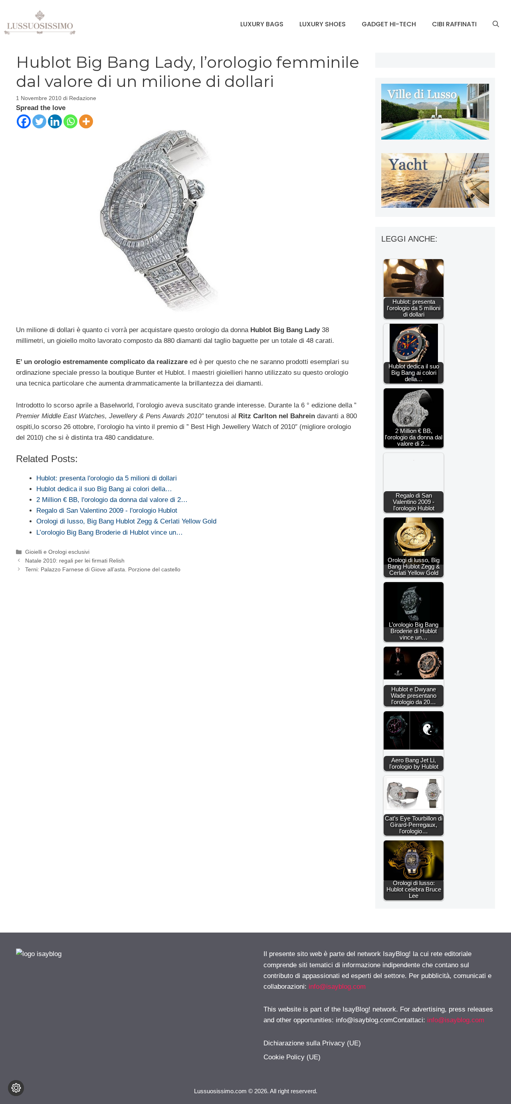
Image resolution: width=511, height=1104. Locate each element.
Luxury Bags (261, 24)
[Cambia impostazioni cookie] (16, 1088)
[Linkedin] (55, 121)
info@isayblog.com (337, 986)
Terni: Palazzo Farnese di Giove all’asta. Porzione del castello (102, 569)
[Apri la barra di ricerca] (496, 24)
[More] (86, 121)
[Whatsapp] (70, 121)
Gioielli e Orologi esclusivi (57, 552)
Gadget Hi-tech (389, 24)
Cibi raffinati (454, 24)
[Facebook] (24, 121)
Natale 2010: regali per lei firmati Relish (75, 560)
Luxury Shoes (322, 24)
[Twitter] (39, 121)
